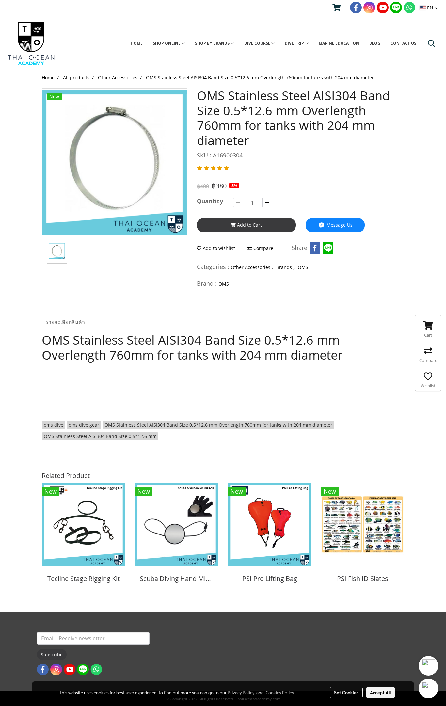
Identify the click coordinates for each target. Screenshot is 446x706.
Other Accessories (251, 267)
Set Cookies (346, 692)
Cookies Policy (280, 692)
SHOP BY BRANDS (213, 43)
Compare (262, 248)
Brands (284, 267)
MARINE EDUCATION (339, 43)
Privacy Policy (241, 692)
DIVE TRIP (295, 43)
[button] (431, 43)
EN (430, 8)
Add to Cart (249, 225)
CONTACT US (403, 43)
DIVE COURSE (257, 43)
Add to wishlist (218, 248)
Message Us (339, 225)
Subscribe (52, 654)
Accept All (380, 692)
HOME (137, 43)
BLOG (374, 43)
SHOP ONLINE (167, 43)
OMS (303, 267)
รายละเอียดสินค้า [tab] (65, 322)
